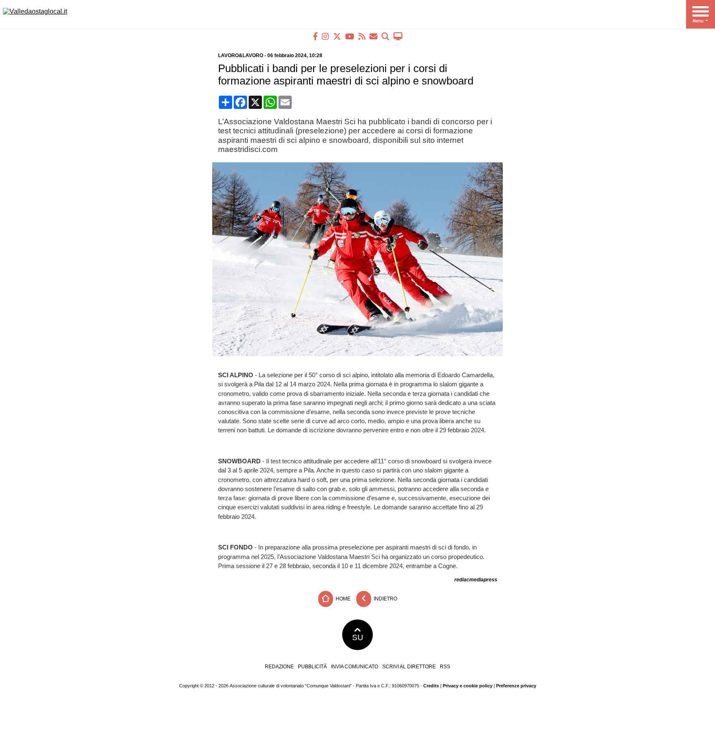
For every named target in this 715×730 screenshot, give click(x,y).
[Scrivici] (373, 36)
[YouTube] (349, 36)
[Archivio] (385, 36)
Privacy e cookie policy (467, 685)
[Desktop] (398, 36)
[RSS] (361, 36)
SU (357, 637)
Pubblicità (312, 667)
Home (342, 599)
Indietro (384, 599)
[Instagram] (325, 36)
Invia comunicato (354, 667)
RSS (445, 667)
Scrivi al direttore (409, 667)
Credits (431, 685)
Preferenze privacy (516, 685)
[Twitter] (337, 36)
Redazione (279, 667)
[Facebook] (315, 36)
